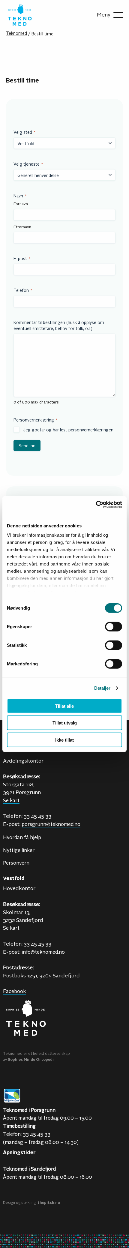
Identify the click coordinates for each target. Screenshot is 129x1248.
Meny (103, 14)
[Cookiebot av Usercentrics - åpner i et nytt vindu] (96, 504)
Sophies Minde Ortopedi (31, 1059)
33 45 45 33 (37, 943)
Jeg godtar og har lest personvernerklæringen (68, 429)
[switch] (113, 626)
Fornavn (21, 203)
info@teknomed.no (43, 951)
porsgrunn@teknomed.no (51, 823)
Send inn (27, 445)
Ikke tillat (64, 739)
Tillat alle (64, 705)
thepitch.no (49, 1202)
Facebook (14, 991)
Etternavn (22, 226)
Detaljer (102, 688)
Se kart (11, 927)
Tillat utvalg (64, 722)
